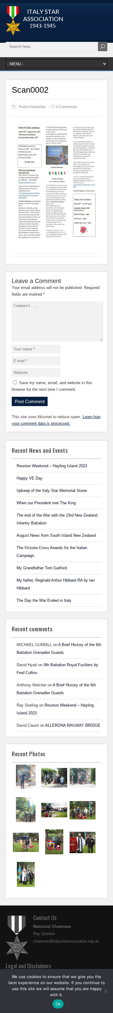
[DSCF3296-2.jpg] (54, 853)
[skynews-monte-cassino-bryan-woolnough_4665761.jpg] (54, 821)
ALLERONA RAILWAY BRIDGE (72, 725)
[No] (105, 991)
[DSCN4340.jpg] (83, 789)
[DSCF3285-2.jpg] (83, 854)
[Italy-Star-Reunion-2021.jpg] (26, 789)
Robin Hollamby (32, 107)
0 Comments (66, 107)
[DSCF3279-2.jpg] (26, 886)
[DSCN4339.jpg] (26, 821)
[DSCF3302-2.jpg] (83, 821)
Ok (58, 1004)
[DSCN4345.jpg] (54, 789)
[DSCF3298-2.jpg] (26, 853)
